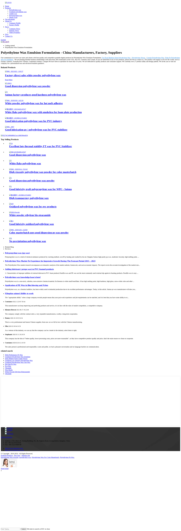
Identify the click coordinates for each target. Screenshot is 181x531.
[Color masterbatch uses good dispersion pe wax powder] (18, 230)
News (7, 27)
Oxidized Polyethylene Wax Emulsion (17, 357)
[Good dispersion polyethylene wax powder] (8, 83)
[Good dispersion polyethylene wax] (17, 152)
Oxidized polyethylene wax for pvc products (32, 206)
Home (7, 6)
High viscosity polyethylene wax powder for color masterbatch (42, 172)
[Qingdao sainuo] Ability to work (19, 293)
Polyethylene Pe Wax (67, 457)
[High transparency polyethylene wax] (20, 195)
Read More (8, 80)
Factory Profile (14, 25)
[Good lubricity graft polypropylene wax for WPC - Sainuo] (10, 186)
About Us (8, 21)
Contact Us (8, 36)
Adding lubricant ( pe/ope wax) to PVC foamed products (29, 269)
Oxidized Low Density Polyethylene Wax (19, 360)
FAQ (6, 34)
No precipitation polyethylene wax (27, 241)
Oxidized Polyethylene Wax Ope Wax (17, 362)
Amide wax (13, 14)
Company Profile (15, 23)
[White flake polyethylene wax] (10, 161)
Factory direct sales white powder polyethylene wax (33, 75)
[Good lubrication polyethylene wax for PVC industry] (16, 118)
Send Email (4, 468)
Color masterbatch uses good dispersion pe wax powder (39, 232)
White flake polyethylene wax (25, 163)
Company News (14, 29)
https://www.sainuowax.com (14, 450)
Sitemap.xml (26, 455)
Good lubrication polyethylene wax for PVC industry (33, 121)
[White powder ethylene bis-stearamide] (14, 212)
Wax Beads (9, 370)
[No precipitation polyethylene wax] (10, 238)
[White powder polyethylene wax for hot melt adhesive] (14, 100)
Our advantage (10, 19)
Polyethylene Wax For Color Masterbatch (45, 457)
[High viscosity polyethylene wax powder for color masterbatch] (18, 169)
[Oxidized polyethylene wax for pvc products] (11, 204)
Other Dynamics (14, 32)
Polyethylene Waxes (138, 58)
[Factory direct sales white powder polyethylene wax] (14, 71)
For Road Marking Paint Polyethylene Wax (116, 58)
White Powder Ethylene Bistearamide (17, 372)
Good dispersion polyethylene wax (27, 154)
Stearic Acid (13, 17)
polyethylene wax (25, 457)
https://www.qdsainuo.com (14, 448)
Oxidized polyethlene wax (18, 12)
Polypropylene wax (15, 15)
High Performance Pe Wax (14, 355)
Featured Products (7, 455)
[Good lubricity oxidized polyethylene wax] (11, 221)
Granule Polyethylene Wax (155, 58)
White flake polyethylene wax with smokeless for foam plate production (43, 112)
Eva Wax (8, 366)
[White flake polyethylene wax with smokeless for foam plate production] (15, 109)
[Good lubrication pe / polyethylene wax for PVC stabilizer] (9, 127)
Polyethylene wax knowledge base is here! (23, 277)
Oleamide (8, 368)
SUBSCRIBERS (6, 437)
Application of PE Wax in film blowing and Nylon (26, 285)
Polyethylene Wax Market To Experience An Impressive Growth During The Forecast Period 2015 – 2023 (50, 261)
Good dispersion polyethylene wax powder (27, 86)
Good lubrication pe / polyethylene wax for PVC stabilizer (36, 129)
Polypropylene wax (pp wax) (17, 253)
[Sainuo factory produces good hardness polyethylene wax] (6, 92)
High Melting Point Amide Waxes (16, 359)
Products (8, 8)
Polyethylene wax (15, 10)
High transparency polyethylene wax (29, 198)
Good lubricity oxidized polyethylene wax (31, 224)
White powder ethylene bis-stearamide (30, 215)
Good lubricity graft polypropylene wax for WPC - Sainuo (40, 189)
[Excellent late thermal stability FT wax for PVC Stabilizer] (11, 143)
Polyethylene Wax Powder (9, 457)
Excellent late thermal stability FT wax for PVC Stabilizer (40, 146)
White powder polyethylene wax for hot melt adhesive (34, 103)
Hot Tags (17, 455)
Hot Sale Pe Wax (10, 364)
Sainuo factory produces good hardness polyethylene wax (35, 94)
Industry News (14, 30)
